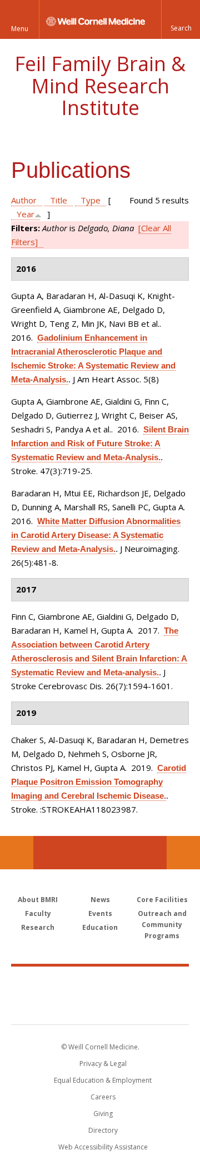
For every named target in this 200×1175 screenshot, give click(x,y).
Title (58, 200)
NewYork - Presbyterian (100, 1006)
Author (24, 200)
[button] (180, 19)
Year (25, 214)
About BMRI (38, 899)
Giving (103, 1113)
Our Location (16, 852)
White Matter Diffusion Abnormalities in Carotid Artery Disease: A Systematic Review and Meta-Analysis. (96, 535)
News (100, 899)
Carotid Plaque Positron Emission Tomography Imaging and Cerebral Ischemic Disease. (98, 781)
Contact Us (183, 852)
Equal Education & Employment (103, 1080)
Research (37, 927)
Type (91, 200)
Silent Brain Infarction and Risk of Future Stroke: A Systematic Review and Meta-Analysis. (100, 443)
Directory (103, 1130)
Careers (103, 1097)
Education (100, 927)
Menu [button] (19, 28)
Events (100, 913)
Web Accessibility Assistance (103, 1147)
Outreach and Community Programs (162, 924)
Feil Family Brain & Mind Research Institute (100, 85)
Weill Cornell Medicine (100, 983)
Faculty (38, 913)
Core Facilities (162, 899)
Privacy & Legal (103, 1063)
